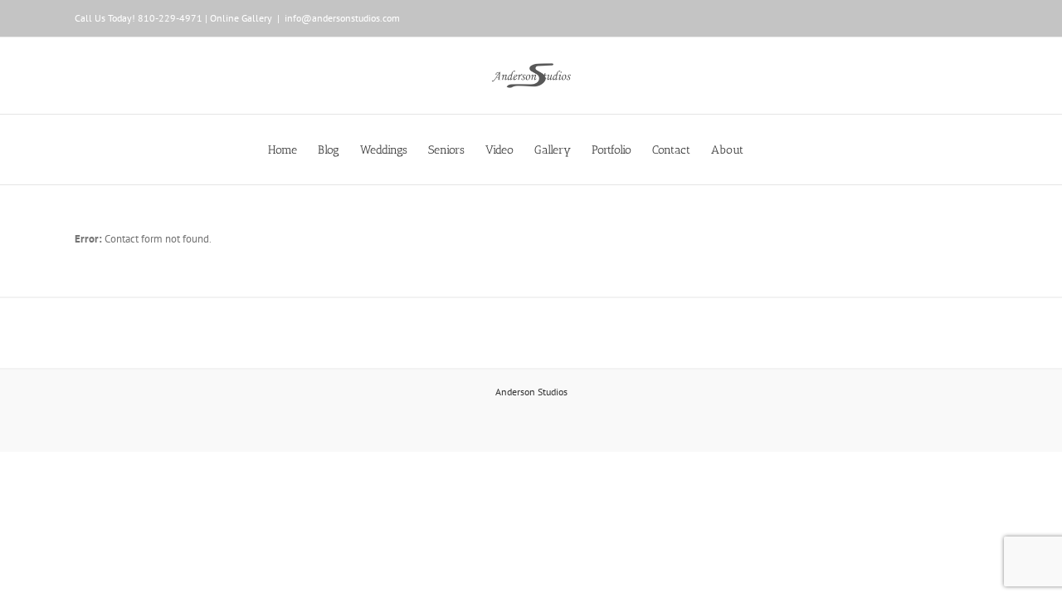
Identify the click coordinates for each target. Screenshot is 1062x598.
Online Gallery (241, 18)
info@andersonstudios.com (342, 18)
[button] (768, 149)
